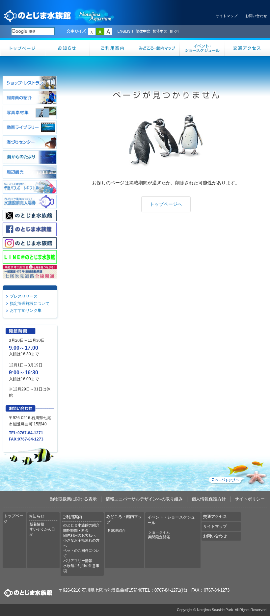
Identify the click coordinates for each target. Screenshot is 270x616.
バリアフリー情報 (77, 561)
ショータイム (159, 532)
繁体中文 (160, 31)
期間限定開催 (159, 537)
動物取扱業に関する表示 (73, 498)
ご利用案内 (112, 48)
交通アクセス (247, 48)
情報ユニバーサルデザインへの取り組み (144, 498)
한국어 (175, 31)
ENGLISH (125, 31)
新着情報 (37, 524)
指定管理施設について (29, 303)
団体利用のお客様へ (79, 535)
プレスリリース (24, 296)
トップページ (22, 48)
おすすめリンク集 (25, 310)
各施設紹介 (116, 530)
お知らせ (67, 48)
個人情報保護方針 (209, 498)
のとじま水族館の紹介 (81, 525)
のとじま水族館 (59, 15)
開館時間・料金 (76, 530)
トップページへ (166, 204)
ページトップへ (237, 471)
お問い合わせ (256, 16)
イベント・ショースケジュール (202, 48)
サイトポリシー (250, 498)
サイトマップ (226, 16)
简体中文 (142, 31)
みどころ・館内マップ (157, 48)
